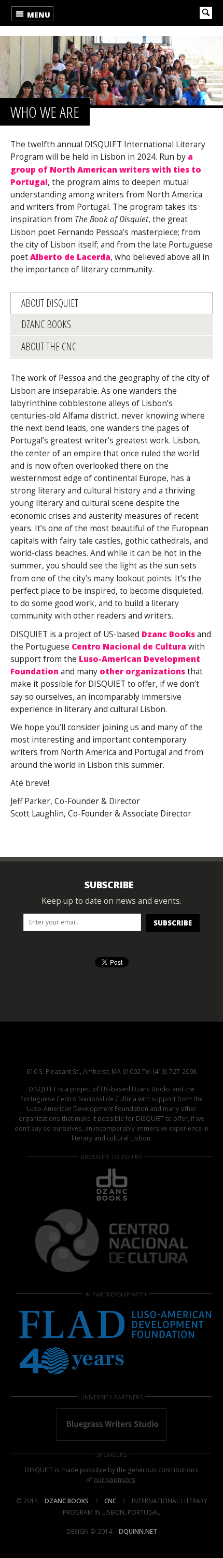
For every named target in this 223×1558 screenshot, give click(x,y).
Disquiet (111, 1050)
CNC (110, 1501)
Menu (37, 15)
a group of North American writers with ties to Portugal (105, 169)
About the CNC (48, 346)
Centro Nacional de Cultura (129, 646)
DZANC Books (46, 324)
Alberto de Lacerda (69, 257)
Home (92, 13)
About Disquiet (49, 303)
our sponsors (114, 1479)
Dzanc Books (168, 634)
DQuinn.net (138, 1531)
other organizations (142, 671)
